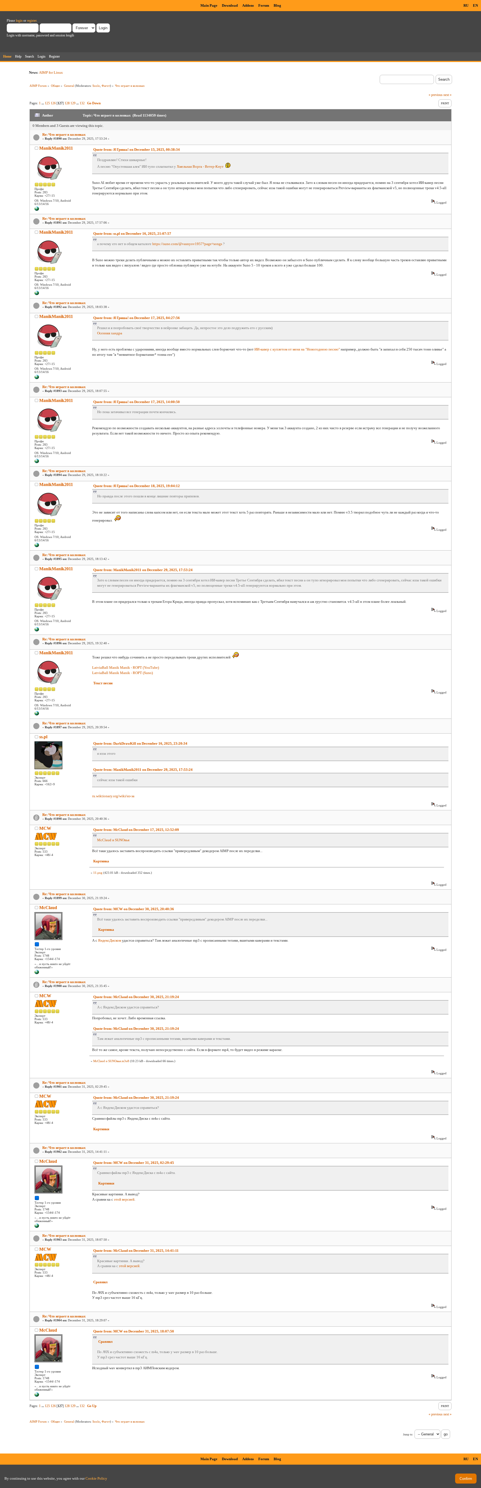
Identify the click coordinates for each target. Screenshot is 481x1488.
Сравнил (100, 1282)
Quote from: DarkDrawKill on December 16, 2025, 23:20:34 (140, 743)
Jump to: (408, 1434)
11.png (97, 872)
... (43, 103)
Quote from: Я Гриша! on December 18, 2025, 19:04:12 (136, 486)
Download (230, 5)
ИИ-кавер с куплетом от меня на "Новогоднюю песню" (297, 349)
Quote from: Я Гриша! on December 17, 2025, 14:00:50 (136, 402)
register (31, 21)
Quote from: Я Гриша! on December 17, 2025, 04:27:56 (136, 318)
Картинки (101, 1129)
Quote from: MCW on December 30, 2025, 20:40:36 (133, 909)
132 (82, 103)
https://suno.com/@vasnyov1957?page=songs (187, 244)
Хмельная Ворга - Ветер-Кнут (200, 166)
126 (53, 103)
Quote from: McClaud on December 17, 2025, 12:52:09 (136, 830)
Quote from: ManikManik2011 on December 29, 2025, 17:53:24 (143, 570)
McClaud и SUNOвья (113, 840)
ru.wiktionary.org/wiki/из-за (113, 796)
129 (72, 103)
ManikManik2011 (56, 148)
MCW (45, 828)
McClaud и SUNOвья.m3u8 (111, 1061)
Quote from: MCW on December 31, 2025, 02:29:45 (133, 1163)
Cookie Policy (96, 1478)
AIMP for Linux (51, 72)
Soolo (96, 85)
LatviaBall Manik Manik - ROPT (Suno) (122, 673)
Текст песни (102, 683)
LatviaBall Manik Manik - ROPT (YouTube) (125, 667)
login (19, 21)
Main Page (208, 5)
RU (465, 5)
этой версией (124, 1199)
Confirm (466, 1479)
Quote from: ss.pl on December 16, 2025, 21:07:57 (132, 233)
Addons (248, 5)
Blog (277, 5)
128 (67, 103)
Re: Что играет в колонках (64, 134)
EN (475, 5)
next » (447, 95)
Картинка (101, 861)
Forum (263, 5)
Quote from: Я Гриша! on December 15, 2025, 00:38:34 (136, 149)
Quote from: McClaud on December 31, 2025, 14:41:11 (136, 1250)
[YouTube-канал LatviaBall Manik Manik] (37, 209)
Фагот (106, 85)
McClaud (48, 907)
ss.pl (43, 736)
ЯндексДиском (109, 940)
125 (47, 103)
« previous (436, 95)
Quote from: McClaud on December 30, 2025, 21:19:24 (136, 997)
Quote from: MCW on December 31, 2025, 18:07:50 (133, 1331)
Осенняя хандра (109, 333)
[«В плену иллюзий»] (37, 973)
